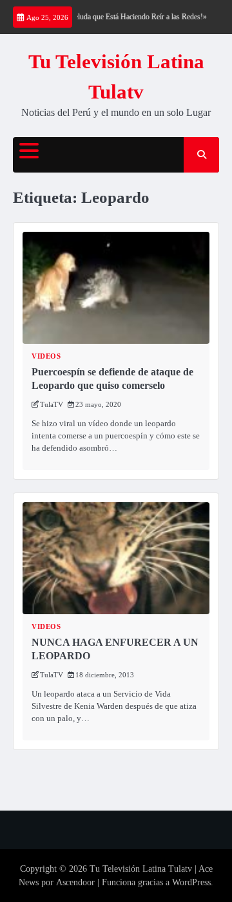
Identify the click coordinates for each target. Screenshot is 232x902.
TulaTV (51, 404)
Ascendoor (75, 882)
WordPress (191, 882)
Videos (46, 356)
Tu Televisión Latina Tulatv (141, 869)
